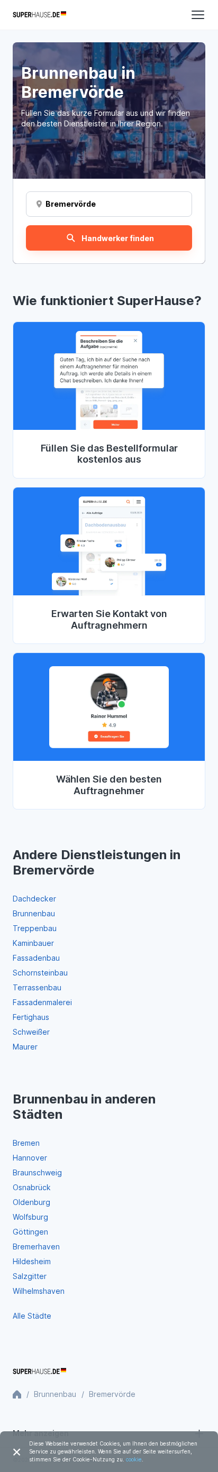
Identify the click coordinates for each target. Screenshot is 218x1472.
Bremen (26, 1142)
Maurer (25, 1046)
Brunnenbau (34, 913)
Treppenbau (35, 928)
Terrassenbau (37, 987)
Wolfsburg (30, 1216)
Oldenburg (31, 1202)
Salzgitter (30, 1276)
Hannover (30, 1157)
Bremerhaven (36, 1246)
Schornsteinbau (40, 972)
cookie (134, 1459)
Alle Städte (32, 1315)
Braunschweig (37, 1172)
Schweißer (31, 1031)
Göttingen (30, 1231)
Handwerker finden (117, 238)
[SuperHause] (39, 14)
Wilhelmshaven (39, 1290)
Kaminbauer (33, 943)
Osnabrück (32, 1187)
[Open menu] (197, 14)
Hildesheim (32, 1261)
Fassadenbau (36, 957)
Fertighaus (31, 1017)
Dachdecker (34, 898)
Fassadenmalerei (42, 1002)
